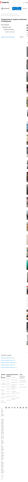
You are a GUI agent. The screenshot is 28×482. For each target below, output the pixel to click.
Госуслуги (8, 393)
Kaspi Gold (3, 380)
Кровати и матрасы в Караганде (8, 362)
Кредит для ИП (14, 382)
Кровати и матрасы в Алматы (7, 360)
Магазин (8, 378)
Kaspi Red (3, 386)
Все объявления (5, 24)
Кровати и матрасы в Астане (7, 357)
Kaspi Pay (13, 377)
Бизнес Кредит (14, 379)
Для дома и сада (7, 27)
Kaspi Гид (8, 400)
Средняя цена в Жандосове (8, 37)
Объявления (6, 8)
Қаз (24, 2)
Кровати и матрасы (10, 31)
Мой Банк (8, 386)
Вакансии (21, 384)
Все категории (17, 8)
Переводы (8, 388)
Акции (7, 391)
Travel (7, 381)
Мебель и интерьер (9, 29)
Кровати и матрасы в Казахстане (8, 367)
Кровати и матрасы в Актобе (7, 364)
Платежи (8, 383)
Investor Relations (23, 387)
